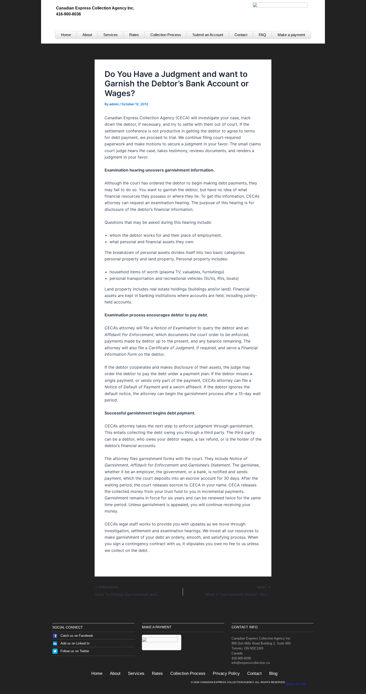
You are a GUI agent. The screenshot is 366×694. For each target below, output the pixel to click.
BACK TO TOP (296, 684)
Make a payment (291, 35)
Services (110, 35)
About (87, 35)
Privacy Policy (226, 673)
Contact (241, 35)
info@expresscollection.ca (251, 663)
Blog (273, 673)
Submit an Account (207, 35)
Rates (134, 35)
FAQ (262, 35)
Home (66, 35)
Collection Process (165, 35)
